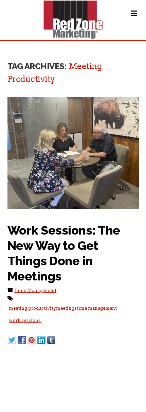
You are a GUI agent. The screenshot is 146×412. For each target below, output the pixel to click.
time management (97, 308)
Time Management (35, 290)
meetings (66, 308)
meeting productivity (32, 308)
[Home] (73, 19)
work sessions (25, 320)
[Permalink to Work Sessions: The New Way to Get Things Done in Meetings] (73, 153)
